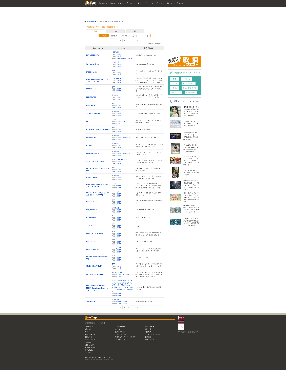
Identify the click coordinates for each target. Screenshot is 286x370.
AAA (113, 240)
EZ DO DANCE (91, 218)
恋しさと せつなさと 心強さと (96, 161)
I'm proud (89, 145)
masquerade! (90, 105)
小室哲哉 (118, 54)
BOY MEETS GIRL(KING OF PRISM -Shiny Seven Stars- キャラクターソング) (97, 288)
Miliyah (124, 301)
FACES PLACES (91, 72)
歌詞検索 (104, 3)
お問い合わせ (149, 326)
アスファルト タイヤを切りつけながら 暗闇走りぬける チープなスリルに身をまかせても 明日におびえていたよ (149, 274)
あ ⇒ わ (135, 36)
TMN (113, 232)
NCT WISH (115, 52)
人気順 (104, 36)
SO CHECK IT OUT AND (144, 242)
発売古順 (124, 36)
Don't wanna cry (91, 137)
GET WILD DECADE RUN (94, 274)
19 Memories (90, 301)
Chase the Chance (92, 153)
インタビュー (89, 353)
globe (114, 70)
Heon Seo (130, 58)
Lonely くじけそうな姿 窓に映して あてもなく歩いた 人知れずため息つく (149, 145)
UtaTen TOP (89, 326)
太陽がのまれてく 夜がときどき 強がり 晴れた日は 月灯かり (148, 121)
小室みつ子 (125, 274)
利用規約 (148, 332)
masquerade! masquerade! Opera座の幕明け (149, 105)
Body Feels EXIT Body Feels (145, 210)
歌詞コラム (88, 337)
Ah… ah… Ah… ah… (142, 258)
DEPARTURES (91, 89)
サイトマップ (149, 340)
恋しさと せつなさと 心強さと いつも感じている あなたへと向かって (149, 161)
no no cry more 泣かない (143, 129)
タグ (141, 3)
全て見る (196, 73)
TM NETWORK (117, 272)
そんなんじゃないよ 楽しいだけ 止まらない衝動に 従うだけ (149, 153)
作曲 (115, 31)
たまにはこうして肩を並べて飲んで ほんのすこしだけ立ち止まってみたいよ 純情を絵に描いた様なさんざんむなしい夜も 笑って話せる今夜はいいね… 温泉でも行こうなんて (149, 80)
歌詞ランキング (90, 334)
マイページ (88, 332)
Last (137, 40)
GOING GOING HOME (93, 250)
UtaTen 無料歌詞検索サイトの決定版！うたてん (98, 357)
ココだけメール (120, 326)
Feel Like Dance (91, 242)
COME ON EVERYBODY (94, 234)
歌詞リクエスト (120, 332)
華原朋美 (115, 95)
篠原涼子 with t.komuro (119, 159)
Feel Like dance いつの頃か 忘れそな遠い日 (149, 202)
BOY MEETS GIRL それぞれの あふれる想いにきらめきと (149, 169)
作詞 (95, 31)
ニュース (150, 3)
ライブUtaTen (89, 350)
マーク (124, 72)
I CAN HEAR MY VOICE (144, 218)
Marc (123, 121)
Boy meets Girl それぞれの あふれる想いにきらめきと (149, 288)
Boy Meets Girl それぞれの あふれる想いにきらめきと (149, 194)
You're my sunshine (93, 113)
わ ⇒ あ (145, 36)
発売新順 (114, 36)
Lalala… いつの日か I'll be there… (146, 137)
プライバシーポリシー (152, 334)
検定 (121, 3)
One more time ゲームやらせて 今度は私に (149, 72)
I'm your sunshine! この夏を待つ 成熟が (148, 113)
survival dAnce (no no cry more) (97, 129)
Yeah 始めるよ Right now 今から (146, 55)
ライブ (171, 3)
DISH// (114, 183)
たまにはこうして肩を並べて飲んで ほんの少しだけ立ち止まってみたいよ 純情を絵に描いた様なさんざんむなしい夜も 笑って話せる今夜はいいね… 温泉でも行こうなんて (149, 186)
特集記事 (88, 342)
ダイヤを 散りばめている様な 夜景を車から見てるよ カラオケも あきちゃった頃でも (149, 266)
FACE (88, 121)
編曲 (135, 31)
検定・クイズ (89, 345)
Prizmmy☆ (115, 192)
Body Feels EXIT (92, 210)
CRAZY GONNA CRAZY (94, 266)
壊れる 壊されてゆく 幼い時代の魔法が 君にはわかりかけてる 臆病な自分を (148, 234)
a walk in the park (92, 177)
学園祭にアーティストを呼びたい (126, 337)
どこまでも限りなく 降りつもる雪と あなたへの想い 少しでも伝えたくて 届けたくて (149, 89)
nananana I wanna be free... (145, 301)
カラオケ (161, 3)
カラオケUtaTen (90, 347)
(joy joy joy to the (141, 226)
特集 (113, 3)
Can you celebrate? (93, 64)
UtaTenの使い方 (120, 340)
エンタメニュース (91, 340)
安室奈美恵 (115, 62)
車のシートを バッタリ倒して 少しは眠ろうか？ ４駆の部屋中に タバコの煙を (149, 250)
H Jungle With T (117, 78)
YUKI (114, 256)
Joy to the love (91, 226)
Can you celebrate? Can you (145, 64)
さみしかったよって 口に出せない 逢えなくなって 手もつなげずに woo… (149, 177)
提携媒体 (148, 337)
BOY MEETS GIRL (92, 55)
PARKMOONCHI (121, 58)
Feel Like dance (91, 202)
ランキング (131, 3)
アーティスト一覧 (121, 334)
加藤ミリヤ (115, 299)
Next (133, 40)
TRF (113, 103)
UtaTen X (118, 329)
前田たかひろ (126, 137)
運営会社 (148, 329)
